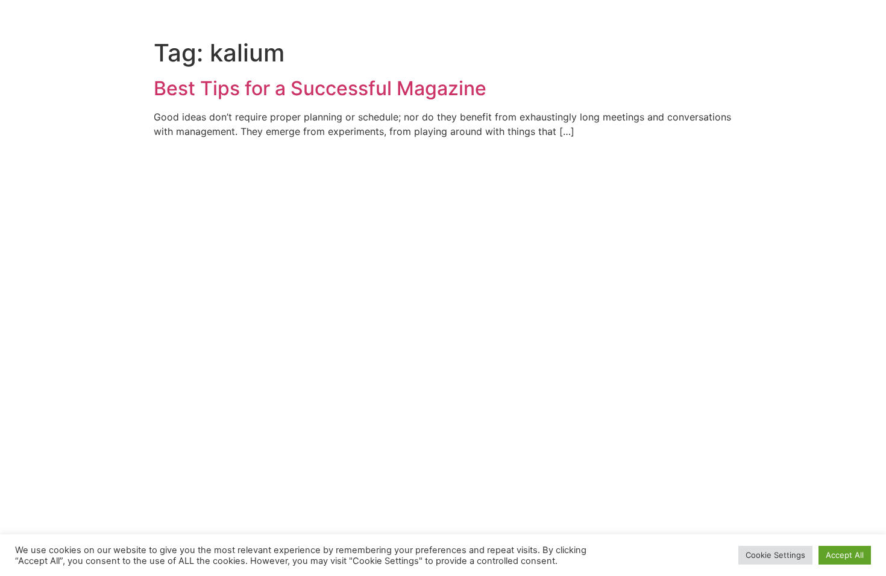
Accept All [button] (845, 555)
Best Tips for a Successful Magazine (320, 88)
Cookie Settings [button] (775, 555)
